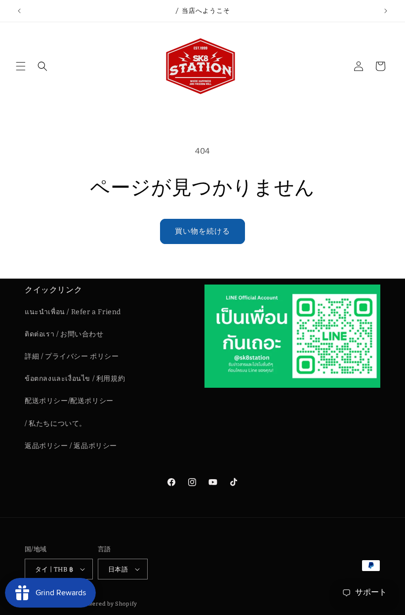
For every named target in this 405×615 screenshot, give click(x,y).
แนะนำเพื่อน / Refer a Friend (73, 312)
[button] (21, 66)
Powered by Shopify (109, 604)
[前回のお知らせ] (19, 11)
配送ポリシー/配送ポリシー (69, 401)
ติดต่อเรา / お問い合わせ (64, 334)
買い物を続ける (202, 231)
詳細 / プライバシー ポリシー (72, 356)
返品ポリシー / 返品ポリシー (71, 446)
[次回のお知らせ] (386, 11)
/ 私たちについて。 (55, 423)
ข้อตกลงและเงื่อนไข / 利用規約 (75, 378)
